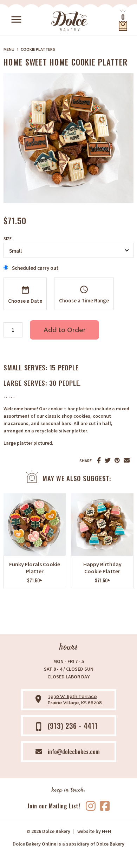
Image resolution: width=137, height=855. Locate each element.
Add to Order (65, 330)
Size (8, 239)
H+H (94, 831)
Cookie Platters (38, 49)
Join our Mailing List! (53, 806)
